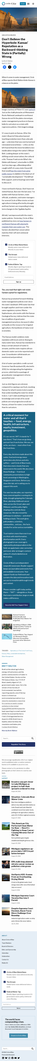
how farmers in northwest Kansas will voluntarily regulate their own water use (16, 224)
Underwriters (6, 956)
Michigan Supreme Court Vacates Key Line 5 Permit (22, 897)
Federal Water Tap (11, 680)
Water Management (7, 656)
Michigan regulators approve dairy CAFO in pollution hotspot (22, 851)
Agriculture (13, 650)
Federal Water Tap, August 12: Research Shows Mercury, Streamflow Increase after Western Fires (23, 638)
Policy (8, 653)
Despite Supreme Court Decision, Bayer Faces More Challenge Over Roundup (22, 911)
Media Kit (5, 963)
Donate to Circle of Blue (18, 1035)
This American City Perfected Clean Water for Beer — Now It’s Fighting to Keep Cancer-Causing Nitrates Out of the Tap (22, 829)
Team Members (6, 943)
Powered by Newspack (8, 1055)
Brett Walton (8, 61)
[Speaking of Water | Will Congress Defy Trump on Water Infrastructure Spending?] (7, 627)
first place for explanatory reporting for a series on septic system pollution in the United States (13, 703)
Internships (5, 953)
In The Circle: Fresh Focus (24, 650)
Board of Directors (7, 946)
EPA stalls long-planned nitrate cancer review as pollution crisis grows (22, 863)
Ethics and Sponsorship (9, 949)
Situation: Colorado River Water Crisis (23, 798)
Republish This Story (18, 744)
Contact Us (5, 959)
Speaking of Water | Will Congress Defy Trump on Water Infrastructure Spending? (22, 627)
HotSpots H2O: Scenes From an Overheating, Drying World (21, 876)
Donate (23, 3)
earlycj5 (32, 109)
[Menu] (28, 3)
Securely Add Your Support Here (16, 605)
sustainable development (18, 653)
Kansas (4, 653)
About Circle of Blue (8, 939)
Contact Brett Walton (10, 727)
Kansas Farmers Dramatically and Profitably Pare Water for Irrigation (22, 617)
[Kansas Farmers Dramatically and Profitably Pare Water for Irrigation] (7, 617)
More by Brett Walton (9, 730)
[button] (18, 262)
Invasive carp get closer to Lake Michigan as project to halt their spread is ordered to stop (23, 785)
